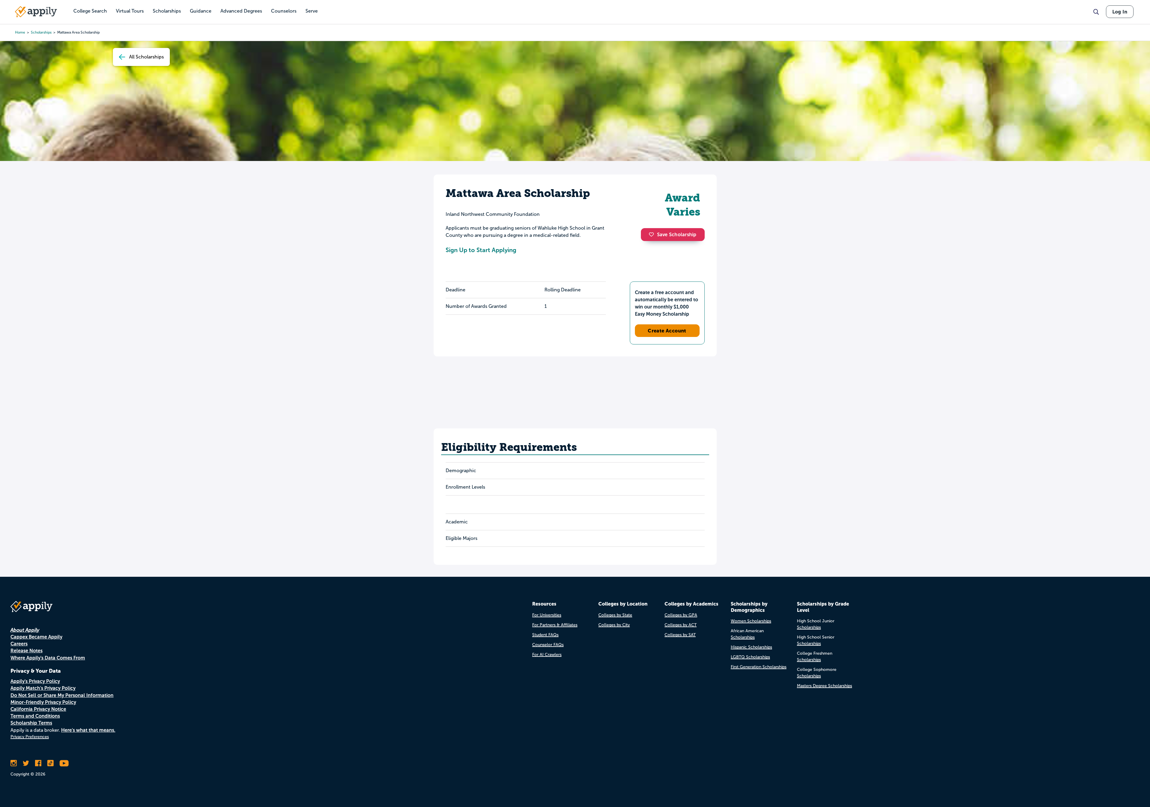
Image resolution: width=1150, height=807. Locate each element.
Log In (1119, 11)
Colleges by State (615, 615)
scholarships (41, 32)
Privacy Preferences (29, 736)
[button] (653, 234)
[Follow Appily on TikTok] (50, 763)
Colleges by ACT (681, 625)
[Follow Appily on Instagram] (13, 763)
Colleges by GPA (681, 615)
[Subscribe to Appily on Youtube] (64, 763)
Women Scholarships (751, 621)
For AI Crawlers (547, 654)
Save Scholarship (677, 234)
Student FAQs (545, 635)
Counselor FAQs (548, 644)
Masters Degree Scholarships (824, 685)
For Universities (546, 615)
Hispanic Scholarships (751, 647)
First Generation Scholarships (758, 667)
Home (20, 32)
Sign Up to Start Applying (481, 250)
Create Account (667, 330)
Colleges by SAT (680, 635)
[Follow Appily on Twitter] (26, 763)
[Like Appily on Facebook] (38, 763)
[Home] (36, 11)
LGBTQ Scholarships (750, 657)
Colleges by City (614, 625)
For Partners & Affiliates (554, 625)
